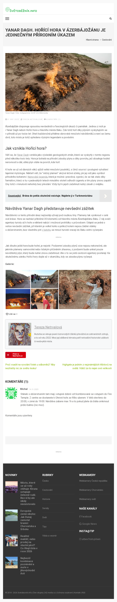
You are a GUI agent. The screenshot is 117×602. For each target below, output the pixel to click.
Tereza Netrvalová (32, 119)
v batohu (46, 229)
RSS (83, 593)
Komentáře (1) (53, 119)
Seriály (45, 508)
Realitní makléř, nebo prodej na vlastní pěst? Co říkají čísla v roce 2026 (28, 544)
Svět (44, 517)
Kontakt (77, 593)
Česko (45, 480)
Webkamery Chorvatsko (91, 490)
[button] (18, 279)
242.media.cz (50, 593)
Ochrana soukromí (65, 593)
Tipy (44, 526)
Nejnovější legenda (38, 176)
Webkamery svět (87, 499)
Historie (46, 499)
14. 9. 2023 (33, 389)
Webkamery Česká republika (93, 480)
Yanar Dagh (23, 154)
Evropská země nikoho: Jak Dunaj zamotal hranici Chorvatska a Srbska (28, 520)
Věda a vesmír (49, 535)
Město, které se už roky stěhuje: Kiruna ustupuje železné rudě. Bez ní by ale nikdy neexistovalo (28, 493)
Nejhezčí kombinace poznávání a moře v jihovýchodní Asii (27, 566)
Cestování (47, 490)
